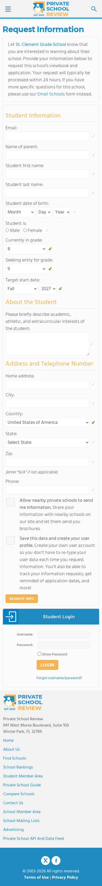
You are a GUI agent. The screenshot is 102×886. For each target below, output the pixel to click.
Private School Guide (22, 785)
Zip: (9, 453)
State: (11, 433)
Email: (11, 128)
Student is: (16, 223)
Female (35, 230)
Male (15, 230)
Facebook (56, 861)
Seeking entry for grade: (29, 260)
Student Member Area (23, 776)
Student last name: (24, 184)
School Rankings (18, 767)
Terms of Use (36, 877)
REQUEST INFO (21, 599)
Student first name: (24, 165)
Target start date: (22, 280)
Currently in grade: (24, 240)
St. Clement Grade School (41, 45)
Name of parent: (21, 147)
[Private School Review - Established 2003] (51, 9)
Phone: (12, 481)
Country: (14, 414)
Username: (25, 635)
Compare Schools (19, 794)
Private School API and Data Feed (33, 839)
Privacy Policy (65, 877)
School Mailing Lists (21, 821)
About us (11, 749)
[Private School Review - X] (45, 861)
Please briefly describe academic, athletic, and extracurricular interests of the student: (44, 321)
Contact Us (13, 803)
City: (10, 395)
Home (8, 741)
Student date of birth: (27, 203)
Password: (25, 645)
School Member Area (22, 812)
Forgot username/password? (59, 678)
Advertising (13, 830)
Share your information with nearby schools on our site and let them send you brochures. (56, 514)
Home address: (20, 376)
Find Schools (14, 758)
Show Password (54, 655)
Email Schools (51, 94)
